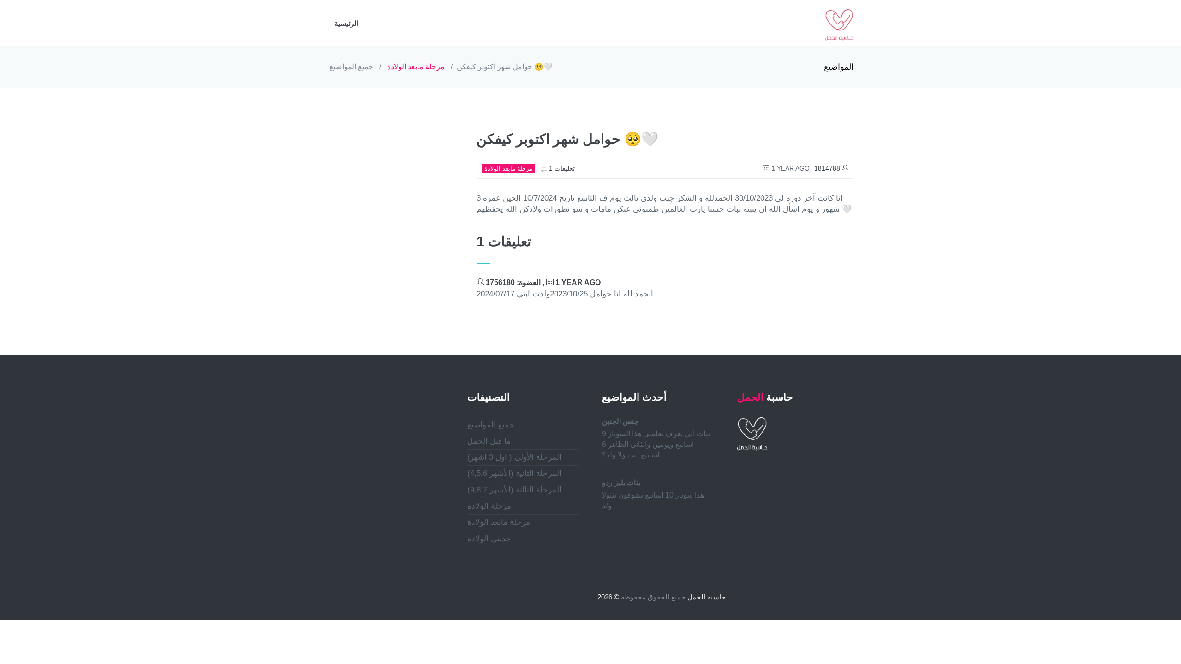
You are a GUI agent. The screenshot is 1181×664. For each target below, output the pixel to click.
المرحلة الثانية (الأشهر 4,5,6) (514, 473)
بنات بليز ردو (621, 482)
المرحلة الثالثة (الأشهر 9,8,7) (514, 490)
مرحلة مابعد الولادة (416, 67)
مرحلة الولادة (489, 506)
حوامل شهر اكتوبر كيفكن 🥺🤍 (505, 67)
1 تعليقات (561, 168)
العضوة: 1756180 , (542, 282)
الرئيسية (346, 23)
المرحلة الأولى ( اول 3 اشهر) (514, 457)
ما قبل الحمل (489, 441)
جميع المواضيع (351, 67)
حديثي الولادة (489, 538)
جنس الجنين (620, 421)
